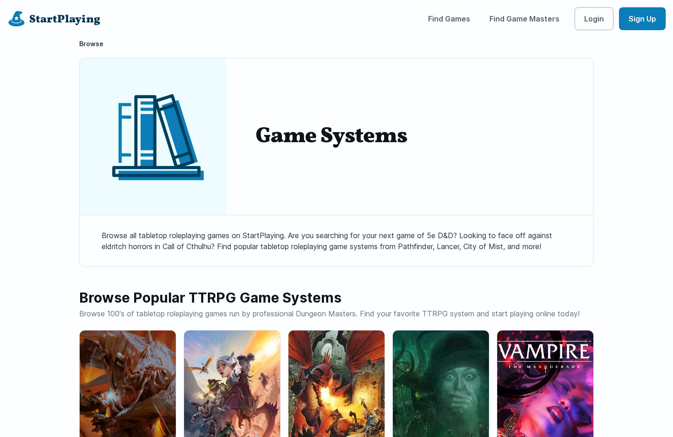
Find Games (449, 18)
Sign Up (642, 18)
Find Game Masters (524, 18)
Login (594, 18)
